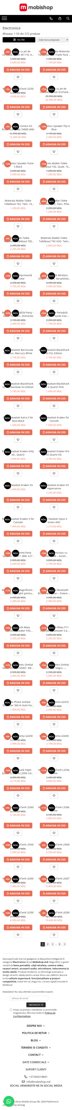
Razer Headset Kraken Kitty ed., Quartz (18, 453)
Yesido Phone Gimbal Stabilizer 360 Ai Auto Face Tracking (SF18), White (18, 703)
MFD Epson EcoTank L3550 (18, 844)
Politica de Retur (34, 1033)
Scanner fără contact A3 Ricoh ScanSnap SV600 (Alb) (18, 127)
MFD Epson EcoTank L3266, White (54, 808)
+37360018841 (38, 1076)
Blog (35, 1040)
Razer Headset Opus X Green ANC (54, 520)
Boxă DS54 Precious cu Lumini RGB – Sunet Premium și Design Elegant (54, 554)
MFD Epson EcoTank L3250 (18, 88)
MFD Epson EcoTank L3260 (18, 807)
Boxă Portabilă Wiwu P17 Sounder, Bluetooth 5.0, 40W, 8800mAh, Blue (54, 629)
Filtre (20, 39)
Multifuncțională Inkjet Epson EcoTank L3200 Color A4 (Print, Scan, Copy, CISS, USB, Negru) (18, 771)
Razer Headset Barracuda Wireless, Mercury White (18, 351)
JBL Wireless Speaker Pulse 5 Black (18, 165)
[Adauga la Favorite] (18, 77)
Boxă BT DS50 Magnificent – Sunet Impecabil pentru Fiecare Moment (18, 591)
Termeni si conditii (35, 1047)
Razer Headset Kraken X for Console (18, 520)
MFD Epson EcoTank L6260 (54, 912)
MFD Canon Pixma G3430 (54, 736)
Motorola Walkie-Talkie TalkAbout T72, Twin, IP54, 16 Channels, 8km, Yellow (54, 202)
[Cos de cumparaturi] (60, 18)
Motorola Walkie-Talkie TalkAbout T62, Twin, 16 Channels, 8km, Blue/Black (18, 202)
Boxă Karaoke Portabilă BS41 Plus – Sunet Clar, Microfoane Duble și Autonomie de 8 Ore (54, 314)
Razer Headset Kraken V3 (18, 485)
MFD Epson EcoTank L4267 (54, 878)
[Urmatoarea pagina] (64, 944)
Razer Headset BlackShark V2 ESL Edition (54, 351)
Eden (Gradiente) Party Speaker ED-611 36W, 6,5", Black (18, 554)
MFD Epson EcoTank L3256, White (54, 771)
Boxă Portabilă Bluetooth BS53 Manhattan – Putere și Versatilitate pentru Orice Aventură (54, 591)
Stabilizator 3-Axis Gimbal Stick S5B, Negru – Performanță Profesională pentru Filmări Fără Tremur (54, 666)
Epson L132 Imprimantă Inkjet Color (18, 277)
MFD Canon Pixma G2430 (18, 736)
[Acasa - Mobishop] (36, 7)
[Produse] (5, 19)
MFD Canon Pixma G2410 (54, 702)
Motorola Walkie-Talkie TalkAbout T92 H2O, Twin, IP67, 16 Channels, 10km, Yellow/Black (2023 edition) (54, 239)
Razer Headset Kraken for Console (54, 419)
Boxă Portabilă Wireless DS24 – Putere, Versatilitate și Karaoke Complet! (54, 277)
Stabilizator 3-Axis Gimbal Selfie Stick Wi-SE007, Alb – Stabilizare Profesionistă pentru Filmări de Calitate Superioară (18, 666)
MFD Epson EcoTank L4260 (18, 878)
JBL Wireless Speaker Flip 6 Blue (54, 127)
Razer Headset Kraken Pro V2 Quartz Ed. (54, 453)
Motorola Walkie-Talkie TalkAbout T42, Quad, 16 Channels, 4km (54, 165)
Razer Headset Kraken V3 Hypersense (54, 486)
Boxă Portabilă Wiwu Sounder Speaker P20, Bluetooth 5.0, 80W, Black (18, 629)
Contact (34, 1054)
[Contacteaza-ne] (51, 18)
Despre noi (35, 1025)
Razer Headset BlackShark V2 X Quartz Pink (54, 385)
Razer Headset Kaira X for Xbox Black (18, 419)
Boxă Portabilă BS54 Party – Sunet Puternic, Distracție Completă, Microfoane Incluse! (18, 314)
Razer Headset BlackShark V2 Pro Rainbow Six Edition (18, 385)
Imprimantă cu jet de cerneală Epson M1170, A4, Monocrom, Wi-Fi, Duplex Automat (18, 53)
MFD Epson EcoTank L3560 (54, 844)
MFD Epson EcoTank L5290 (18, 912)
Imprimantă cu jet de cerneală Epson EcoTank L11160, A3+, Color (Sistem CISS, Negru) (54, 90)
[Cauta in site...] (68, 18)
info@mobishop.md (38, 1081)
